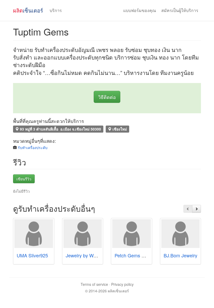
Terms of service (94, 284)
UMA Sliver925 (33, 255)
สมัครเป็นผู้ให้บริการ (179, 10)
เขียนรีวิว (23, 178)
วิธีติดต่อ (107, 96)
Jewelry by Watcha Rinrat (92, 255)
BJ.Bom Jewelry (180, 255)
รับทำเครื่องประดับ (32, 147)
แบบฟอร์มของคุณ (139, 10)
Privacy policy (122, 284)
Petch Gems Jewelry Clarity (143, 255)
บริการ (56, 10)
